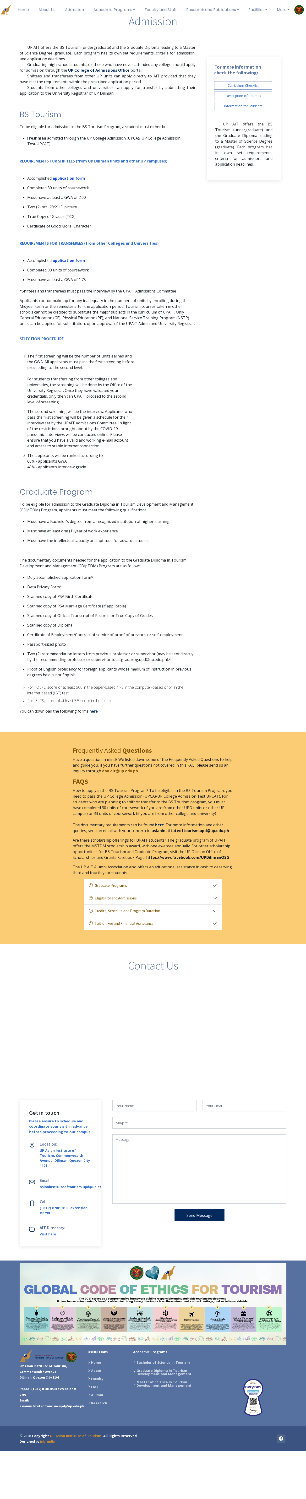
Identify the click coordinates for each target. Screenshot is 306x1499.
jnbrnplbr (48, 1441)
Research (99, 1403)
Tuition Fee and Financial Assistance (124, 923)
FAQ (94, 1387)
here (93, 711)
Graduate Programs (111, 885)
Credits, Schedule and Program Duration (127, 910)
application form (69, 178)
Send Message (199, 1215)
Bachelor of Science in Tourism (163, 1362)
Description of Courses (243, 95)
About (96, 1370)
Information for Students (243, 106)
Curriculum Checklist (243, 85)
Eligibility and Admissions (116, 898)
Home (96, 1362)
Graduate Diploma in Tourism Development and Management (164, 1372)
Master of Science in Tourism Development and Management (164, 1383)
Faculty (97, 1378)
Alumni (97, 1395)
